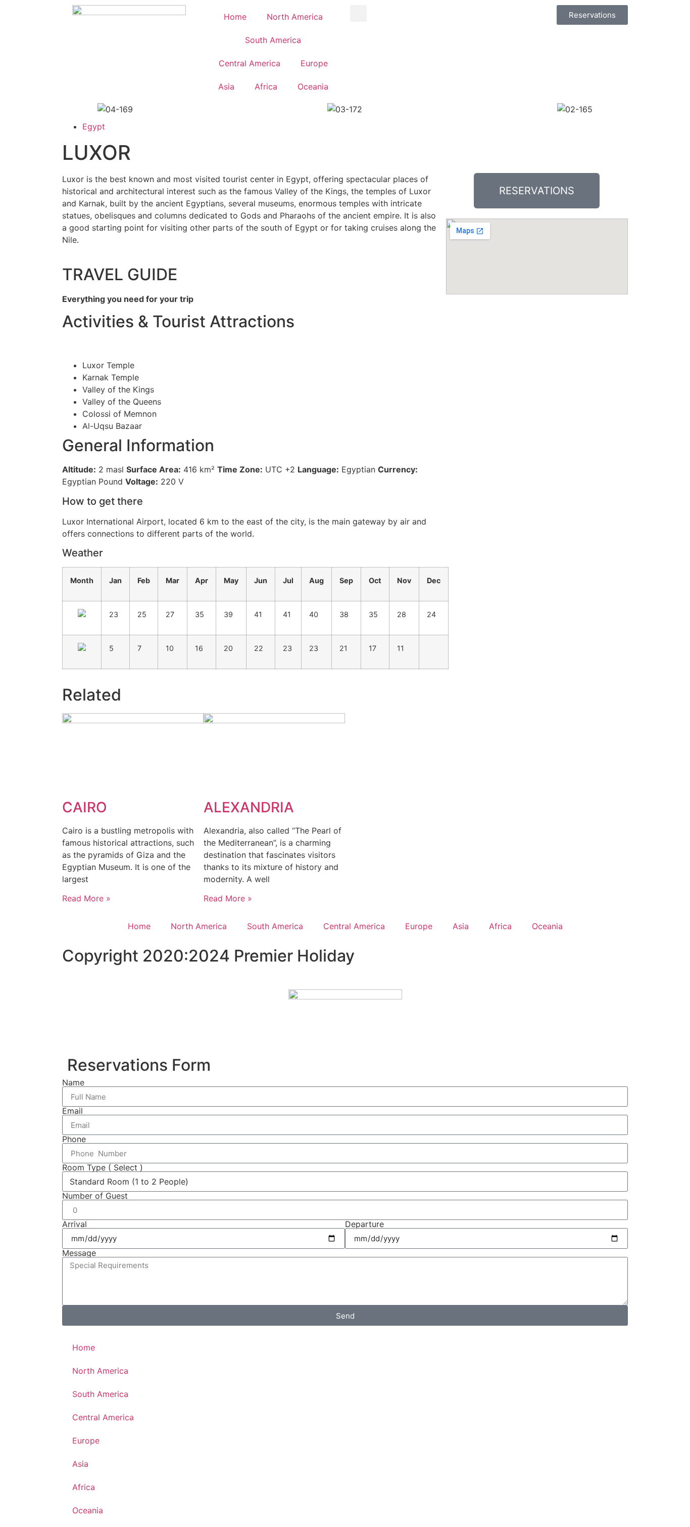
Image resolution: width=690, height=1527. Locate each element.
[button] (358, 13)
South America (273, 40)
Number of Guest (95, 1196)
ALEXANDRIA (249, 807)
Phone (74, 1139)
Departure (364, 1224)
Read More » (86, 898)
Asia (226, 86)
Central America (249, 63)
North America (295, 17)
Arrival (74, 1224)
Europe (314, 63)
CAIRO (84, 807)
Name (73, 1082)
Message (79, 1253)
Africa (266, 86)
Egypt (93, 126)
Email (72, 1111)
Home (235, 17)
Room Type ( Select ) (102, 1167)
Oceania (313, 86)
